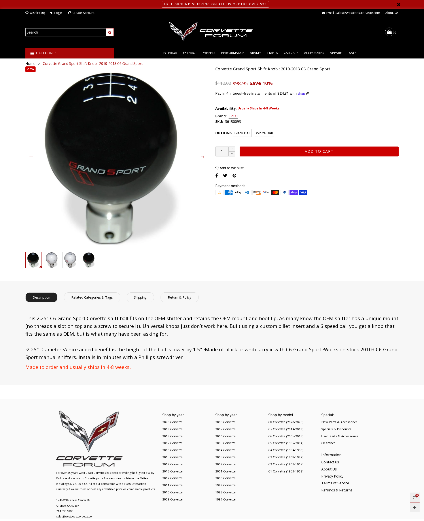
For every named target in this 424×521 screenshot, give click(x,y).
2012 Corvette (172, 478)
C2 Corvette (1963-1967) (285, 464)
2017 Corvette (172, 443)
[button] (31, 157)
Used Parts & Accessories (339, 436)
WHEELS (209, 53)
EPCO (233, 116)
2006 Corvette (225, 436)
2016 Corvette (172, 450)
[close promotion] (398, 4)
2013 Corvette (172, 471)
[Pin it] (234, 176)
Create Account (83, 13)
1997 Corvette (225, 499)
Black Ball (242, 133)
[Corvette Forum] (212, 32)
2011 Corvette (172, 485)
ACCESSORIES (314, 53)
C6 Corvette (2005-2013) (285, 436)
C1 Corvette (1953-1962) (285, 471)
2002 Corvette (225, 464)
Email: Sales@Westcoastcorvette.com (353, 13)
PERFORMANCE (232, 53)
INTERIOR (170, 53)
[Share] (216, 176)
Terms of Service (335, 483)
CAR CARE (291, 53)
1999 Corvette (225, 485)
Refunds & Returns (336, 490)
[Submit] (110, 32)
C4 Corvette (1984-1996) (285, 450)
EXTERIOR (190, 53)
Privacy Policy (332, 476)
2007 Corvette (225, 429)
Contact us (330, 462)
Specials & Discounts (336, 429)
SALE (352, 53)
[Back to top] (415, 507)
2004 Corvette (225, 450)
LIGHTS (272, 53)
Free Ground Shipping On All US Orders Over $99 (215, 4)
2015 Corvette (172, 457)
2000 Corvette (225, 478)
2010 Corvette (172, 492)
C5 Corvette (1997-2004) (285, 443)
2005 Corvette (225, 443)
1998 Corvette (225, 492)
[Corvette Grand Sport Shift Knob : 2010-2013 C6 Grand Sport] (117, 158)
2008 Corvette (225, 422)
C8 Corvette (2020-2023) (285, 422)
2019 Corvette (172, 429)
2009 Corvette (172, 499)
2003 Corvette (225, 457)
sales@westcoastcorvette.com (75, 516)
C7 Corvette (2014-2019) (285, 429)
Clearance (328, 443)
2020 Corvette (172, 422)
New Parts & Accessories (339, 422)
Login (58, 13)
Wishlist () (37, 13)
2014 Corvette (172, 464)
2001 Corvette (225, 471)
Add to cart (319, 151)
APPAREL (336, 53)
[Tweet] (225, 176)
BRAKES (255, 53)
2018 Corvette (172, 436)
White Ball (264, 133)
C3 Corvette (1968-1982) (285, 457)
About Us (392, 13)
